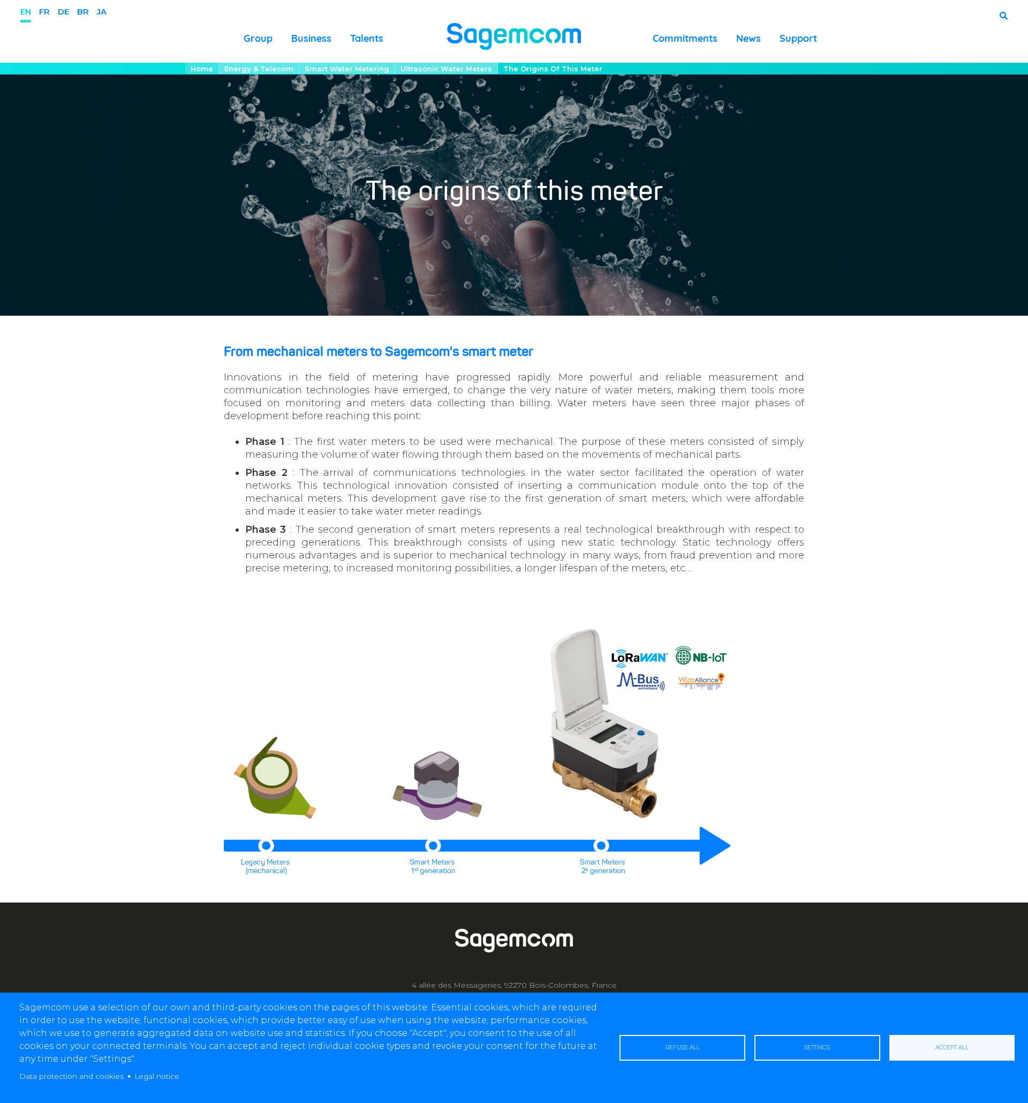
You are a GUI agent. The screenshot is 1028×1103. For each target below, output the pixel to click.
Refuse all (683, 1047)
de (63, 11)
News (748, 38)
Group (258, 38)
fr (44, 11)
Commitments (685, 38)
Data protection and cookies (71, 1076)
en (25, 11)
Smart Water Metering (347, 68)
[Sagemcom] (514, 36)
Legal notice (156, 1076)
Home (202, 68)
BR (83, 11)
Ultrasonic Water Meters (446, 68)
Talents (366, 38)
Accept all (952, 1047)
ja (102, 11)
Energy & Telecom (258, 68)
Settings (817, 1047)
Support (798, 38)
